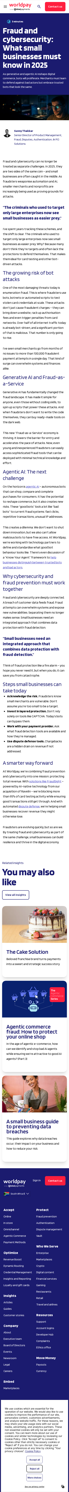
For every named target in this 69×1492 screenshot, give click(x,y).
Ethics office (43, 1347)
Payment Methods (15, 1242)
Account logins (45, 1328)
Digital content (45, 1272)
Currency (41, 1371)
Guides (8, 1308)
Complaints (43, 1341)
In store (8, 1223)
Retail (39, 1298)
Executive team (13, 1338)
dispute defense (29, 806)
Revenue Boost (13, 1259)
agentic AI (32, 486)
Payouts (41, 1364)
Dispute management (49, 1229)
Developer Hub (44, 1334)
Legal (7, 1364)
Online (7, 1216)
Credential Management (18, 1272)
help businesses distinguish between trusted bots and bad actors (32, 562)
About (7, 1332)
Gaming (40, 1285)
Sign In (37, 1180)
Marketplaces (11, 1388)
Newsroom (10, 1358)
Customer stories (14, 1315)
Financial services (46, 1278)
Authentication (45, 1223)
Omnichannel (11, 1229)
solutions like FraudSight (45, 781)
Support (41, 1321)
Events (8, 1351)
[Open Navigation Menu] (5, 7)
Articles (8, 1302)
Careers (8, 1371)
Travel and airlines (47, 1304)
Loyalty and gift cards (17, 1285)
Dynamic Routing (14, 1266)
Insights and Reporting (17, 1278)
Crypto (40, 1266)
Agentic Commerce (15, 1235)
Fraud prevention (46, 1216)
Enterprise (42, 1253)
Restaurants (43, 1291)
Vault (39, 1235)
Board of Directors (14, 1345)
